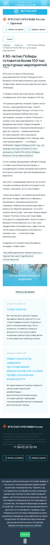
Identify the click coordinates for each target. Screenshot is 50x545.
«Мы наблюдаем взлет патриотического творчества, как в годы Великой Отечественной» (22, 256)
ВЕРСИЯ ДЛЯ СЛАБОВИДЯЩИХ (25, 12)
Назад (10, 39)
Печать (6, 67)
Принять (25, 534)
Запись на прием (15, 29)
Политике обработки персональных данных (25, 524)
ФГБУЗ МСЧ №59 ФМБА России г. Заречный (26, 21)
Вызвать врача (38, 29)
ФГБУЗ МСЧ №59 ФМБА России (25, 426)
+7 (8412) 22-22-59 (25, 5)
